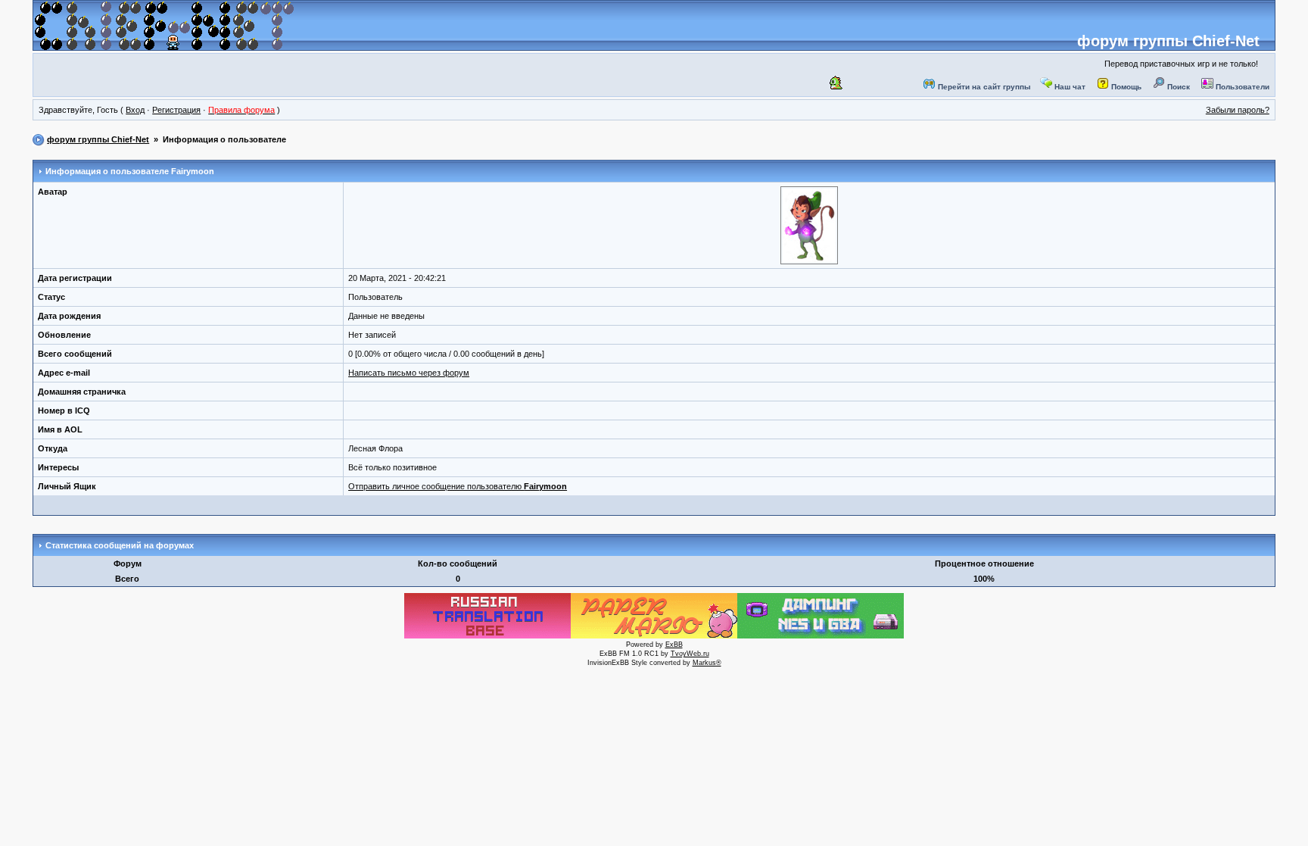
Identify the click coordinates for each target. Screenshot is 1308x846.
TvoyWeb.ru (690, 653)
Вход (135, 109)
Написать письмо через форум (408, 372)
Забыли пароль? (1237, 109)
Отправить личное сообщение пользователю (457, 486)
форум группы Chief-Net (1168, 41)
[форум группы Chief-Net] (163, 44)
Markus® (707, 662)
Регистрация (176, 109)
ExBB (674, 644)
